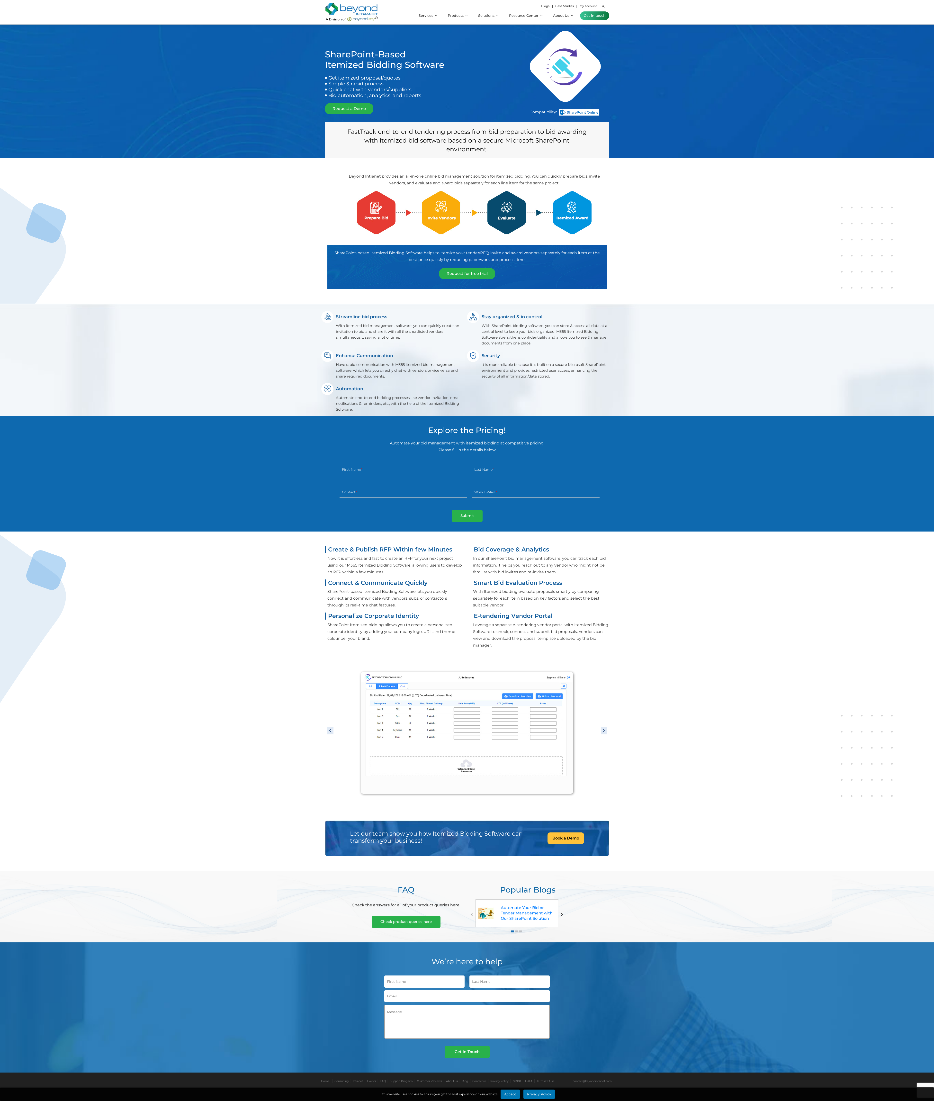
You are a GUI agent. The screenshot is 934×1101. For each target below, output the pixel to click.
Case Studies (564, 6)
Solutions (486, 15)
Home (325, 1081)
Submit (467, 515)
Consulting (341, 1081)
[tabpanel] (517, 913)
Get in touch (595, 15)
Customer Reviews (429, 1081)
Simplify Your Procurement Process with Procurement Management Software (527, 913)
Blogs (545, 6)
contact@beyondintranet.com (592, 1081)
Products (456, 15)
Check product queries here (406, 921)
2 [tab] (516, 931)
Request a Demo (349, 108)
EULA (528, 1081)
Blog (465, 1081)
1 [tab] (512, 931)
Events (371, 1081)
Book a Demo (565, 838)
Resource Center (524, 15)
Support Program (401, 1081)
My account (588, 6)
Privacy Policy (499, 1081)
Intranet (358, 1081)
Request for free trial (467, 273)
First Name (351, 469)
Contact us (479, 1081)
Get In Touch (467, 1051)
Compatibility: (543, 112)
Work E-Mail (485, 492)
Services (426, 15)
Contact (349, 492)
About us (452, 1081)
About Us (561, 15)
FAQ (383, 1081)
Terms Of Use (545, 1081)
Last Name (483, 469)
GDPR (517, 1081)
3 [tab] (520, 931)
